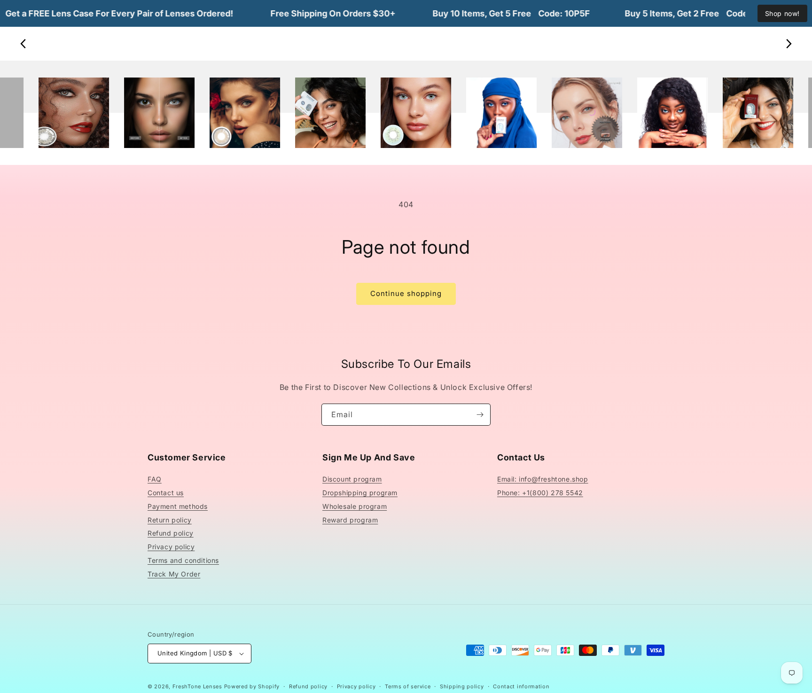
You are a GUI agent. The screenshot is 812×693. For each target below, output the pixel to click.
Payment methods (178, 506)
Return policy (170, 520)
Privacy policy (171, 547)
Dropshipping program (360, 493)
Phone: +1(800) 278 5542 (540, 493)
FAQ (155, 479)
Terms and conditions (183, 560)
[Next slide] (788, 43)
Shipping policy (462, 686)
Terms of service (407, 686)
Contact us (166, 493)
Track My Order (174, 574)
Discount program (352, 479)
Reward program (350, 520)
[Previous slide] (23, 43)
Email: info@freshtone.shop (542, 479)
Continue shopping (406, 293)
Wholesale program (354, 506)
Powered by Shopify (252, 686)
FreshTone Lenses (197, 686)
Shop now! (782, 13)
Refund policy (171, 533)
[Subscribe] (479, 415)
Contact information (521, 686)
